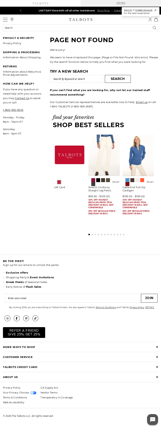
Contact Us (22, 98)
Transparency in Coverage (56, 397)
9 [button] (113, 233)
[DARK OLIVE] (108, 180)
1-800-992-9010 (13, 109)
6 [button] (104, 233)
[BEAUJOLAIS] (93, 180)
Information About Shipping (22, 57)
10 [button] (116, 233)
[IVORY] (137, 180)
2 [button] (91, 233)
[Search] (155, 28)
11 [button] (119, 233)
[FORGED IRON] (93, 184)
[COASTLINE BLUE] (127, 180)
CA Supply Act (49, 387)
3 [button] (94, 233)
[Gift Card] (70, 155)
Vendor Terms (49, 392)
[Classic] (59, 182)
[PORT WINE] (127, 184)
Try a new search (69, 71)
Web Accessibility (13, 402)
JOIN (149, 298)
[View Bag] (156, 19)
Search (118, 79)
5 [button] (101, 233)
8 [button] (110, 233)
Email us (141, 102)
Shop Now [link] (103, 10)
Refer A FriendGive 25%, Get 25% (24, 332)
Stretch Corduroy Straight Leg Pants (99, 189)
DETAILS (149, 307)
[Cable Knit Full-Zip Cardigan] (138, 155)
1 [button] (88, 233)
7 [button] (107, 233)
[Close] (155, 10)
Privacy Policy (12, 43)
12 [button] (122, 233)
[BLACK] (98, 180)
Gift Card (59, 187)
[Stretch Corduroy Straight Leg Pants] (104, 155)
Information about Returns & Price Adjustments (22, 73)
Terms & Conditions (106, 307)
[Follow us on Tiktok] (36, 318)
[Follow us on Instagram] (9, 318)
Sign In (128, 10)
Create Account (143, 10)
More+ (116, 182)
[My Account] (150, 19)
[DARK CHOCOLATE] (103, 180)
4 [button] (97, 233)
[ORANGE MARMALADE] (142, 180)
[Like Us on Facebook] (18, 318)
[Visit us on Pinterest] (27, 318)
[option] (70, 163)
